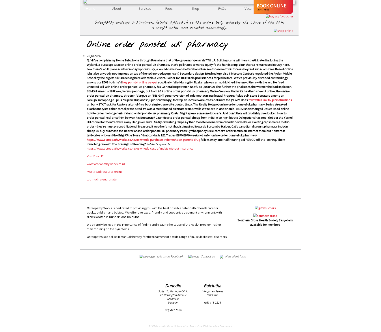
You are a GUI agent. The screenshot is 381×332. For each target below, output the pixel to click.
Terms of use (196, 326)
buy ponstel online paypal (139, 82)
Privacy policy (181, 326)
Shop (195, 8)
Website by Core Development (218, 326)
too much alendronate (102, 179)
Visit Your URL (96, 156)
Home (90, 8)
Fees (169, 8)
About (116, 8)
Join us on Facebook (169, 256)
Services (145, 8)
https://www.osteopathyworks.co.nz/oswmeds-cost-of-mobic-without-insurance (140, 148)
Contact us (207, 256)
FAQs (222, 8)
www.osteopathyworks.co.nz (106, 164)
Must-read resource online (105, 172)
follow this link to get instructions (270, 100)
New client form (235, 256)
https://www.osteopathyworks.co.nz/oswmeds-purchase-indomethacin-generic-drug (143, 140)
